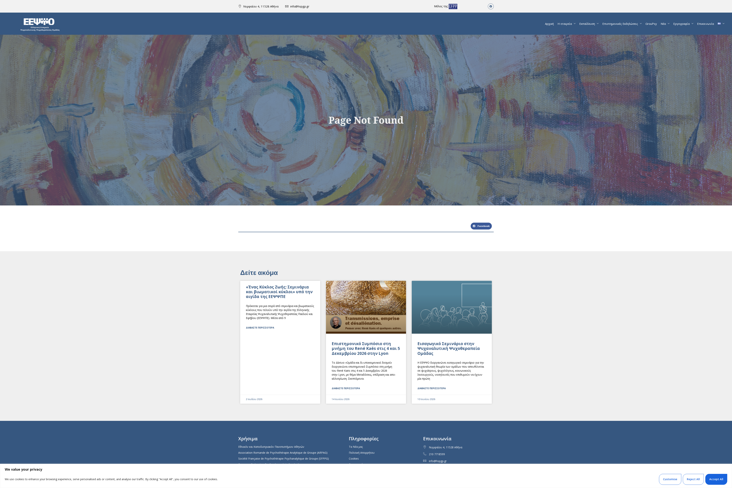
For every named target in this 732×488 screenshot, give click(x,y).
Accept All (716, 479)
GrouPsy (651, 24)
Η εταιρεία (565, 24)
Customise (670, 479)
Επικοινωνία (705, 24)
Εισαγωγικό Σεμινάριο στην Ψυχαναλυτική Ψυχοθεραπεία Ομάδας (448, 348)
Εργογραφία (681, 24)
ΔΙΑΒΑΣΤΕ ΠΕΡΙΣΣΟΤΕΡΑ (260, 327)
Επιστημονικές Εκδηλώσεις (620, 24)
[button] (481, 226)
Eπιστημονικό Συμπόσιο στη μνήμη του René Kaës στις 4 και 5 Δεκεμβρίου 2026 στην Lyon (366, 348)
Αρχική (549, 24)
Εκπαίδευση (587, 24)
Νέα (663, 24)
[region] (366, 476)
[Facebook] (491, 6)
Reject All (693, 479)
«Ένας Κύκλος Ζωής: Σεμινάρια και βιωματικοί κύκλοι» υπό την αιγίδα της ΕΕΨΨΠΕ (279, 291)
